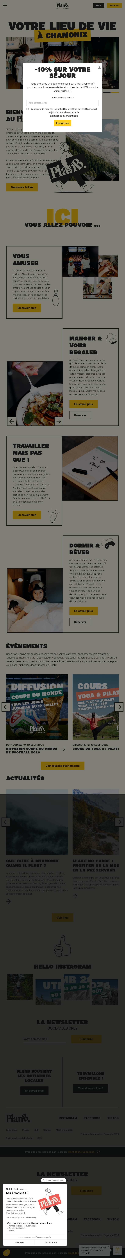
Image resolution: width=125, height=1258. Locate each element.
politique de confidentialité (64, 115)
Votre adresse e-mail (62, 97)
